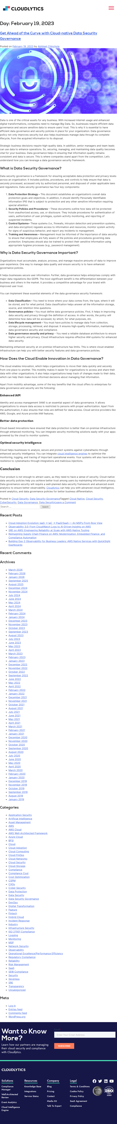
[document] (58, 562)
